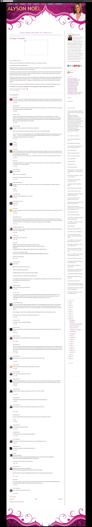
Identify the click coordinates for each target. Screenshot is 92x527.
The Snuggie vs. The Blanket (75, 329)
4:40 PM (15, 102)
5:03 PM (15, 385)
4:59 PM (15, 111)
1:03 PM (15, 361)
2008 (70, 355)
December (72, 320)
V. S (13, 142)
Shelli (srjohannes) (16, 201)
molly (14, 149)
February (72, 350)
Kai (13, 453)
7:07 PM (15, 166)
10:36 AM (15, 282)
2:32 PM (15, 289)
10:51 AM (15, 476)
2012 (70, 313)
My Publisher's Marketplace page (74, 79)
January (71, 352)
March (71, 348)
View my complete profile (74, 61)
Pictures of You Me (73, 327)
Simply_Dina (15, 379)
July (71, 341)
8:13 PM (15, 368)
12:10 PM (15, 411)
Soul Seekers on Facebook (73, 81)
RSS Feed (71, 72)
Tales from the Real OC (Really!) (36, 33)
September (72, 337)
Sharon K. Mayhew (16, 302)
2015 (70, 307)
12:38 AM (15, 485)
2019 (70, 302)
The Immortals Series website (73, 82)
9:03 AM (15, 428)
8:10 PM (15, 421)
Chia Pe (59, 68)
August (71, 339)
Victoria (14, 235)
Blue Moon (72, 322)
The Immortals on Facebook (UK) (74, 93)
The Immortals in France (72, 86)
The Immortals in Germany (73, 85)
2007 (70, 356)
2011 (70, 315)
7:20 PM (15, 443)
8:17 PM (15, 450)
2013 (70, 311)
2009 (70, 318)
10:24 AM (15, 341)
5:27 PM (15, 401)
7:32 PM (15, 179)
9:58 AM (15, 332)
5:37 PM (15, 122)
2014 (70, 309)
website (41, 78)
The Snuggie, (16, 68)
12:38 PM (15, 493)
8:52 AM (15, 258)
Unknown (15, 364)
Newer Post (12, 499)
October (72, 335)
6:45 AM (15, 223)
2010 (70, 317)
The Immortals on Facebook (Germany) (75, 92)
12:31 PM (15, 352)
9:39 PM (15, 205)
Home (36, 499)
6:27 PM (15, 146)
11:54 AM (15, 436)
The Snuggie (16, 90)
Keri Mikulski (15, 285)
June (71, 343)
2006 (70, 358)
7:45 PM (15, 190)
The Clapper (12, 69)
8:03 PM (15, 198)
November (72, 333)
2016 (70, 305)
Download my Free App (72, 78)
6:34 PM (15, 157)
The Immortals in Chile (72, 91)
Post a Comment (13, 496)
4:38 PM (15, 317)
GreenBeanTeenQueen (17, 227)
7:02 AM (15, 375)
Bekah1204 (15, 327)
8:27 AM (15, 239)
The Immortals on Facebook (73, 84)
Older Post (61, 499)
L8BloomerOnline (16, 182)
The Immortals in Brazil (72, 88)
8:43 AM (15, 394)
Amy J (14, 97)
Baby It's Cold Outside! (74, 326)
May (71, 345)
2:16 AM (15, 213)
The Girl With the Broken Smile (76, 324)
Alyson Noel (15, 126)
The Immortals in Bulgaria (73, 89)
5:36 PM (15, 324)
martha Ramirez (16, 217)
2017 (70, 304)
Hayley (14, 208)
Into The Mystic (73, 331)
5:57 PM (15, 138)
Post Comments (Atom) (19, 501)
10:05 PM (15, 463)
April (71, 347)
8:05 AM (15, 232)
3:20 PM (15, 299)
